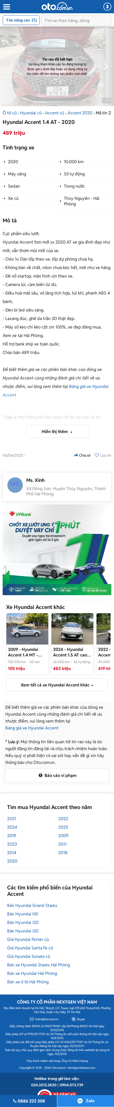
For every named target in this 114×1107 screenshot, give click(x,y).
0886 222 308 (31, 1101)
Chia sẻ (85, 455)
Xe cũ (13, 198)
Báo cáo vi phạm (60, 775)
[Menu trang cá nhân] (107, 7)
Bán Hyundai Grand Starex (32, 905)
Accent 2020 (80, 113)
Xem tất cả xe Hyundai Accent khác (55, 685)
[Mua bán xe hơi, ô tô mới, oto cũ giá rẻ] (57, 6)
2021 (11, 818)
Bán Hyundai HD (22, 914)
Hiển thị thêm (55, 431)
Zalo (90, 1101)
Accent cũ (54, 113)
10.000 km (74, 162)
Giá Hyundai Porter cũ (28, 939)
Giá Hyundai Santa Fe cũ (30, 948)
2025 (63, 827)
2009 (63, 835)
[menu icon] (6, 7)
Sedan (14, 186)
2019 (11, 835)
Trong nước (74, 186)
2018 (63, 852)
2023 (12, 844)
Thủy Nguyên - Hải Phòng (81, 201)
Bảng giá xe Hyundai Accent (32, 728)
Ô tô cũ (10, 113)
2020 (13, 162)
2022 (63, 818)
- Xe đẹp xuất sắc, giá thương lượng (70, 652)
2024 (12, 827)
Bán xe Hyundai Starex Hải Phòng (38, 965)
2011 (62, 844)
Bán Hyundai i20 (22, 922)
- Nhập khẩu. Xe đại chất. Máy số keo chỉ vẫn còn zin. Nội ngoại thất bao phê (26, 652)
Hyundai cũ (31, 113)
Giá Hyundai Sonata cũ (28, 956)
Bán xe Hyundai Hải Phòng (32, 973)
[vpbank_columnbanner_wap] (57, 549)
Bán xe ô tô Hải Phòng (28, 982)
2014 (11, 852)
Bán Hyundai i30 (22, 931)
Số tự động (74, 174)
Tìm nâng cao (18, 20)
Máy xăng (17, 174)
